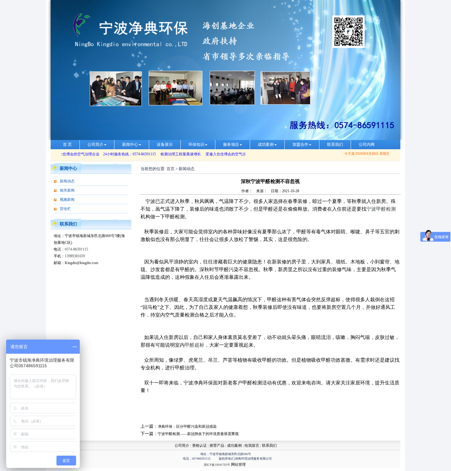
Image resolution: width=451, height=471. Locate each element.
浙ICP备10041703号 (217, 464)
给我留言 (252, 445)
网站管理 (238, 464)
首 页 (67, 144)
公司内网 (367, 144)
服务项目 (231, 144)
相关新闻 (67, 190)
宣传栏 (65, 209)
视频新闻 (67, 199)
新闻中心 (130, 144)
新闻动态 (67, 181)
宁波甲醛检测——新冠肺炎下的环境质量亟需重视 (198, 434)
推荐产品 (217, 445)
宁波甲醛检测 (381, 209)
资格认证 (200, 445)
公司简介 (95, 144)
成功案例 (266, 144)
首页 (171, 168)
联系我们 (335, 144)
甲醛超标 (194, 345)
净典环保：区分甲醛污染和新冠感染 (187, 426)
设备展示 (165, 144)
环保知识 (196, 144)
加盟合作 (300, 144)
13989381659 (75, 256)
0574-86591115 (76, 249)
